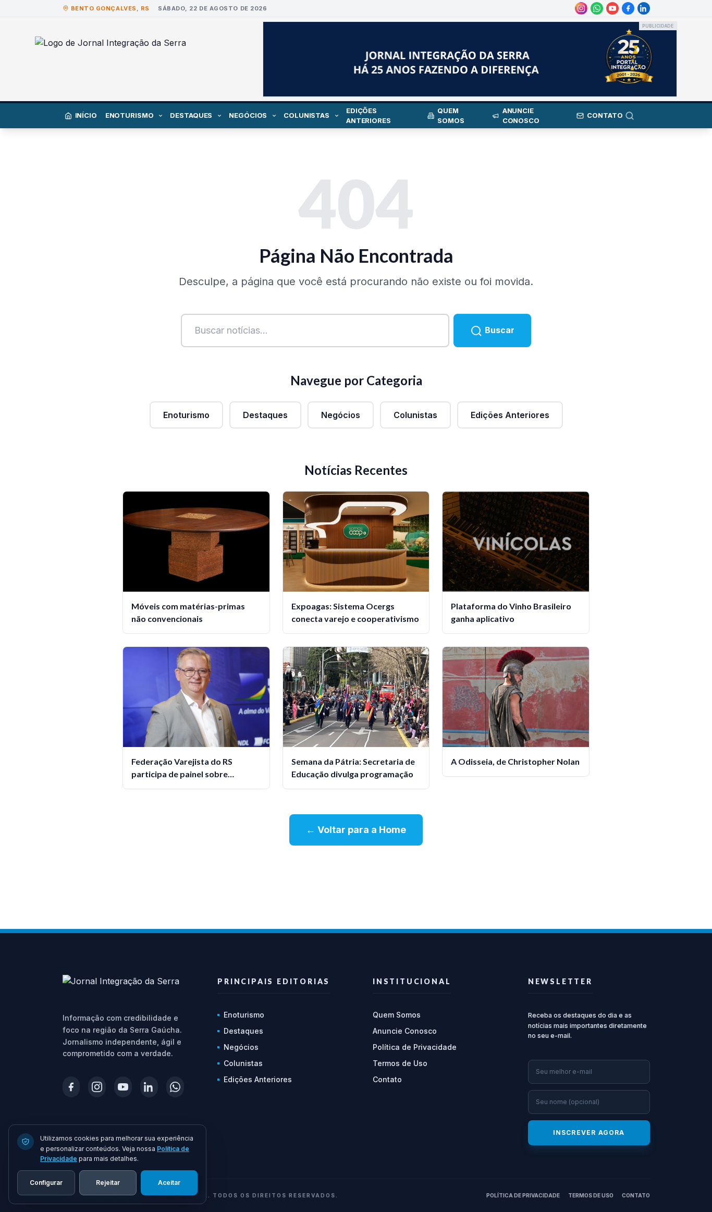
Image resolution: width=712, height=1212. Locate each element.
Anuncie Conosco (405, 1030)
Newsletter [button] (560, 981)
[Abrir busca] (637, 115)
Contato (387, 1079)
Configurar (46, 1182)
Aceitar (169, 1182)
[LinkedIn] (643, 8)
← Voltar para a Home (356, 829)
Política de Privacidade (415, 1047)
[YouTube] (612, 8)
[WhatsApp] (597, 8)
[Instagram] (581, 8)
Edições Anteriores (510, 415)
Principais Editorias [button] (273, 981)
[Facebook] (628, 8)
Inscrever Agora (589, 1132)
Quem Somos (397, 1014)
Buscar (498, 330)
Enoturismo (186, 415)
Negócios (340, 415)
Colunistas (415, 415)
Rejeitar (108, 1182)
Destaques (265, 415)
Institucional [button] (412, 981)
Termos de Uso (400, 1063)
